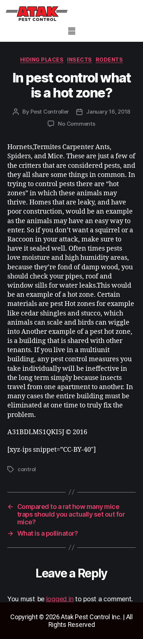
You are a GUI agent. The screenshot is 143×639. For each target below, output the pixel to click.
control (27, 469)
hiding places (42, 59)
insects (79, 59)
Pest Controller (49, 111)
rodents (109, 59)
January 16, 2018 (108, 111)
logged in (60, 599)
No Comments (76, 123)
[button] (71, 31)
